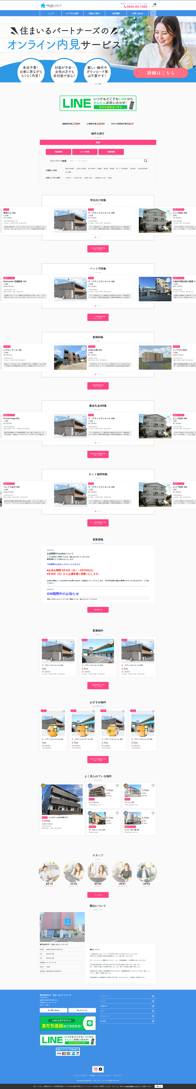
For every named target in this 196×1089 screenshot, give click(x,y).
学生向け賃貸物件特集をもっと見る (98, 248)
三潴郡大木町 (88, 178)
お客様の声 (103, 1006)
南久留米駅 (91, 168)
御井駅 (106, 168)
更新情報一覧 (98, 609)
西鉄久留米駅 (69, 168)
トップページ (104, 996)
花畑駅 (99, 168)
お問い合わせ (137, 13)
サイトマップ (118, 1075)
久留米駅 (132, 168)
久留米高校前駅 (143, 168)
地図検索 (111, 152)
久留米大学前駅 (81, 168)
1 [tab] (95, 83)
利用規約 (92, 1075)
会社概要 (116, 13)
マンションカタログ (81, 1075)
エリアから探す (72, 13)
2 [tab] (98, 83)
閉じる (159, 1086)
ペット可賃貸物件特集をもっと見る (98, 317)
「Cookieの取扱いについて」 (132, 1086)
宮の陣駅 (68, 172)
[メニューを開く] (153, 13)
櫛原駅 (112, 168)
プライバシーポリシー (104, 1075)
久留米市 (68, 178)
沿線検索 (58, 152)
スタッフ (103, 1001)
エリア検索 (84, 152)
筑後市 (110, 178)
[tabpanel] (98, 49)
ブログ (102, 1011)
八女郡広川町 (77, 178)
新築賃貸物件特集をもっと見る (98, 385)
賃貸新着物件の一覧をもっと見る (98, 685)
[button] (95, 237)
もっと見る (98, 895)
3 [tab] (100, 83)
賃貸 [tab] (98, 142)
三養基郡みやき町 (100, 178)
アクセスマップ (105, 1016)
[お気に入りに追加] (83, 211)
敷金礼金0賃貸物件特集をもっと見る (98, 454)
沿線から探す (94, 13)
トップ (50, 13)
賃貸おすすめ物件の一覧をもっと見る (98, 759)
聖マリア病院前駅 (122, 168)
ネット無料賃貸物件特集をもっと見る (98, 522)
